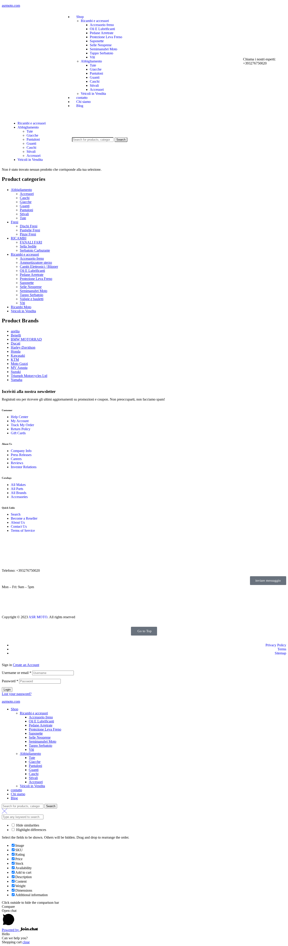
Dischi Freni (28, 226)
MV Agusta (19, 368)
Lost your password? (17, 694)
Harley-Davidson (23, 347)
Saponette (27, 283)
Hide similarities (27, 825)
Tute (23, 218)
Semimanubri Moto (33, 291)
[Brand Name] (17, 605)
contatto (16, 790)
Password (10, 681)
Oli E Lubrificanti (32, 271)
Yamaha (16, 380)
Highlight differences (30, 830)
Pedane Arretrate (31, 275)
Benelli (16, 335)
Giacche (26, 202)
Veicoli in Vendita (23, 311)
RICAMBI (18, 238)
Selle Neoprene (31, 287)
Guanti (24, 206)
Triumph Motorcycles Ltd (29, 376)
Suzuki (16, 372)
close (26, 942)
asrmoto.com (11, 5)
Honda (15, 351)
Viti (22, 303)
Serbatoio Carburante (35, 250)
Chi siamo (18, 794)
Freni (14, 222)
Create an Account (26, 665)
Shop (14, 709)
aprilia (15, 331)
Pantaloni (26, 210)
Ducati (15, 343)
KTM (15, 359)
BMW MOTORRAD (26, 339)
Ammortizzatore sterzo (36, 262)
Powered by (11, 930)
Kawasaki (18, 355)
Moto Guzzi (19, 364)
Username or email (16, 673)
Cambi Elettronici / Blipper (39, 266)
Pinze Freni (28, 234)
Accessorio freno (32, 258)
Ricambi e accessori (25, 254)
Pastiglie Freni (30, 230)
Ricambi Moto (21, 307)
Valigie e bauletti (31, 299)
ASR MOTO (38, 617)
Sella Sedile (28, 246)
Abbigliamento (21, 190)
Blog (14, 798)
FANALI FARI (31, 242)
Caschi (24, 198)
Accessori (27, 194)
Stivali (24, 214)
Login (7, 689)
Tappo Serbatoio (31, 295)
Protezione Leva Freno (36, 279)
